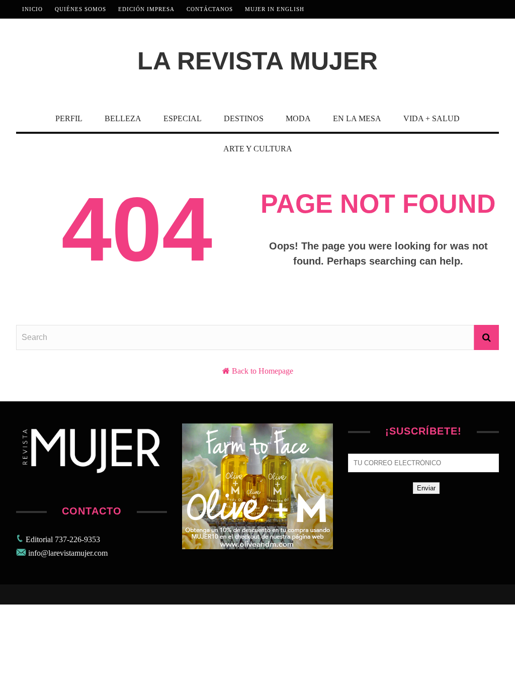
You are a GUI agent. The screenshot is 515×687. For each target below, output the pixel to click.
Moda (298, 118)
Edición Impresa (146, 9)
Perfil (68, 118)
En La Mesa (357, 118)
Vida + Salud (431, 118)
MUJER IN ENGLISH (274, 9)
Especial (182, 118)
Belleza (123, 118)
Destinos (244, 118)
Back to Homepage (262, 371)
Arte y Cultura (257, 148)
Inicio (32, 9)
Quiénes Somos (80, 9)
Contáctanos (210, 9)
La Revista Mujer (257, 61)
